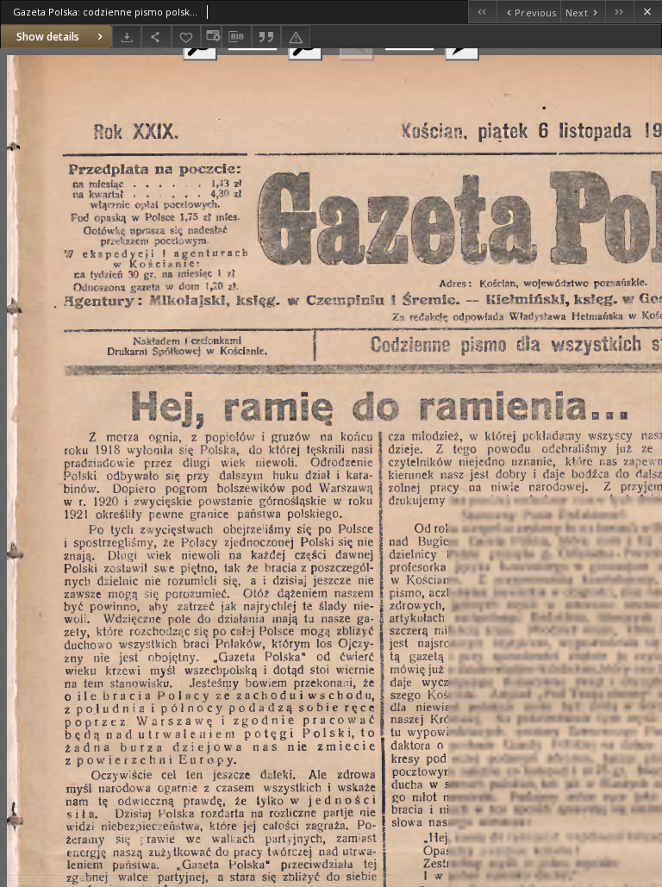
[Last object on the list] (619, 11)
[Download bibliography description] (236, 37)
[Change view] (211, 36)
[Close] (648, 11)
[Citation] (266, 36)
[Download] (126, 36)
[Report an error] (295, 36)
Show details (47, 36)
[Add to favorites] (186, 36)
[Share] (156, 36)
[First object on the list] (482, 11)
